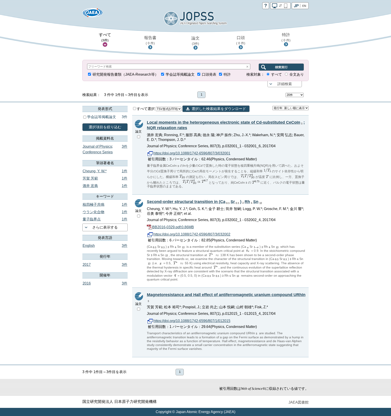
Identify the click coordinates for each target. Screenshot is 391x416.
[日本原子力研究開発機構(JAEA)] (92, 14)
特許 (286, 37)
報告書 (150, 40)
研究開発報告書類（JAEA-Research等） (125, 74)
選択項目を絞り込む (105, 127)
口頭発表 (209, 74)
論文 (195, 40)
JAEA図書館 (298, 402)
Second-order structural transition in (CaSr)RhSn (202, 201)
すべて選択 (146, 109)
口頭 (240, 40)
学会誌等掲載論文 (180, 74)
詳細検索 (284, 84)
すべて (105, 37)
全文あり (296, 74)
